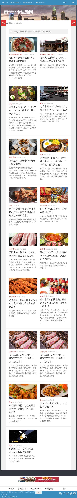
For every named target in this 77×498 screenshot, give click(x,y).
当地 (10, 54)
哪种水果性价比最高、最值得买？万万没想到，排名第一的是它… (53, 302)
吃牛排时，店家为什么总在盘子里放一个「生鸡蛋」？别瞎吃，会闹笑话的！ (53, 161)
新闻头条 (28, 2)
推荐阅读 (16, 54)
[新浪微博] (67, 493)
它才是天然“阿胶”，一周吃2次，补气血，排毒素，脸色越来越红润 (22, 110)
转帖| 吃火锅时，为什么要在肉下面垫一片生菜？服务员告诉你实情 (53, 255)
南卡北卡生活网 (18, 12)
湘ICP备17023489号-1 (9, 497)
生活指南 (15, 2)
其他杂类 (43, 54)
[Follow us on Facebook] (74, 493)
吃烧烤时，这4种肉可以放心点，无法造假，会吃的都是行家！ (23, 303)
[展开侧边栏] (3, 23)
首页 (6, 2)
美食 (21, 54)
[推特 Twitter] (71, 493)
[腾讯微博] (63, 493)
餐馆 (52, 54)
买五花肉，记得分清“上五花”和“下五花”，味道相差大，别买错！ (21, 358)
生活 (10, 249)
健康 (41, 249)
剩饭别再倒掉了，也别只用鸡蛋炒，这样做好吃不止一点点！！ (22, 408)
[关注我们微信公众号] (60, 493)
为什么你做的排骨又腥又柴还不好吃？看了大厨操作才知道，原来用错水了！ (22, 212)
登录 (65, 2)
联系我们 (41, 2)
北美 (10, 157)
